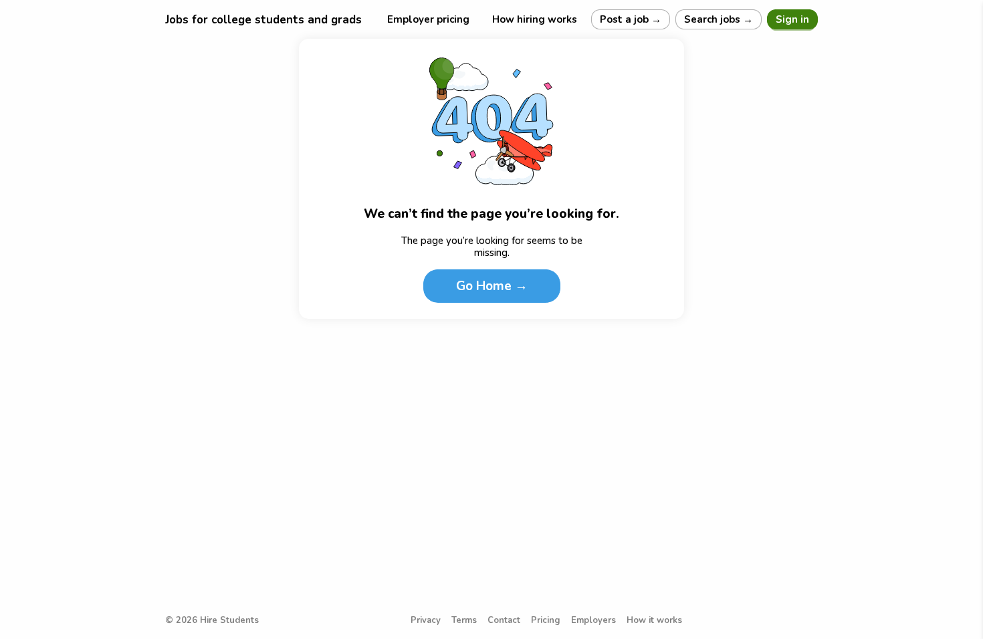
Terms (464, 621)
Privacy (426, 621)
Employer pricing (428, 19)
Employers (593, 621)
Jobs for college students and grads (263, 19)
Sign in (792, 19)
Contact (503, 621)
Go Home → (492, 286)
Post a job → (630, 19)
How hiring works (534, 19)
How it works (654, 621)
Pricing (545, 621)
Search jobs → (718, 19)
